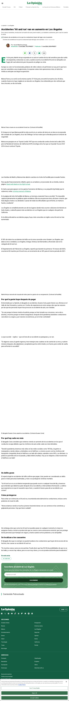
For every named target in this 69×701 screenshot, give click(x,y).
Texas (2, 645)
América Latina (38, 626)
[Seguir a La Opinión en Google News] (18, 613)
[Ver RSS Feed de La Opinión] (32, 613)
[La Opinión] (34, 3)
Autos (36, 638)
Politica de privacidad (6, 676)
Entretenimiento (5, 632)
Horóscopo (4, 668)
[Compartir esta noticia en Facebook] (30, 53)
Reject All (34, 693)
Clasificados (37, 658)
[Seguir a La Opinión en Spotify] (28, 613)
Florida (36, 645)
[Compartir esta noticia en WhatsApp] (25, 53)
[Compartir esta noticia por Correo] (39, 53)
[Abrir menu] (2, 3)
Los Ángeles (11, 25)
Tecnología (4, 642)
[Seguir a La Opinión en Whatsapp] (25, 613)
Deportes (36, 632)
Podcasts (3, 658)
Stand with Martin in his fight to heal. (18, 184)
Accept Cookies (34, 697)
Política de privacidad (32, 584)
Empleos (36, 661)
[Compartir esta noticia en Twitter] (35, 53)
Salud (2, 638)
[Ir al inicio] (8, 609)
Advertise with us (39, 668)
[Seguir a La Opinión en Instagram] (8, 613)
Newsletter (4, 661)
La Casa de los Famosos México (51, 7)
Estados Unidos (5, 622)
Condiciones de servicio (50, 584)
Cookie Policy (22, 684)
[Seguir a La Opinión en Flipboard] (22, 613)
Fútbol (20, 7)
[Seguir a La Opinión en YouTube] (12, 613)
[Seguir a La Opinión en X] (5, 613)
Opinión (36, 635)
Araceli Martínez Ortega (20, 45)
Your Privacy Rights (34, 688)
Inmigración (37, 622)
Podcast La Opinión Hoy (32, 7)
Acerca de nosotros (6, 674)
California (37, 642)
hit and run (6, 558)
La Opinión (3, 25)
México (3, 629)
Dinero (3, 635)
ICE (15, 7)
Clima (36, 664)
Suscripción (4, 664)
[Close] (66, 682)
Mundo (3, 626)
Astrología (4, 648)
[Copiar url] (44, 53)
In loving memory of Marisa (22, 191)
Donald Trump (6, 7)
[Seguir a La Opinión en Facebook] (1, 613)
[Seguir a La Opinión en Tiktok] (15, 613)
